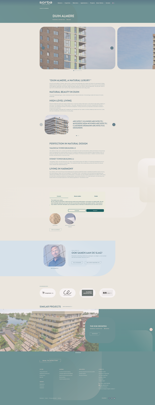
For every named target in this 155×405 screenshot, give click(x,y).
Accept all (95, 210)
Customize (77, 210)
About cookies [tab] (77, 196)
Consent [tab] (59, 196)
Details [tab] (96, 196)
